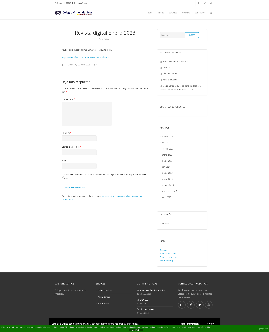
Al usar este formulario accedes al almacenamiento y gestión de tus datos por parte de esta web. (105, 176)
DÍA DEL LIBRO (170, 73)
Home (150, 13)
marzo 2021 (167, 160)
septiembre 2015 (169, 191)
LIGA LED (167, 67)
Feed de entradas (168, 253)
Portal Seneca (104, 297)
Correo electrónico (71, 146)
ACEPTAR (135, 330)
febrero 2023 (167, 148)
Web (64, 160)
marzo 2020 (167, 173)
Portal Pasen (103, 303)
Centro (160, 13)
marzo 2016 (167, 179)
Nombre (66, 132)
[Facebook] (198, 3)
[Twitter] (205, 3)
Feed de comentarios (169, 257)
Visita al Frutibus (170, 79)
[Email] (182, 305)
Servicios (173, 13)
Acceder (163, 250)
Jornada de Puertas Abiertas (175, 61)
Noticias (186, 13)
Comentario (68, 99)
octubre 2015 (168, 185)
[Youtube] (211, 3)
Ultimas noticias (105, 290)
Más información (190, 324)
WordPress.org (166, 260)
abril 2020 (166, 167)
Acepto (210, 323)
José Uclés (68, 64)
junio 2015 (166, 197)
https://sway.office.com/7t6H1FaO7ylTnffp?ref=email (85, 57)
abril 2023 (166, 142)
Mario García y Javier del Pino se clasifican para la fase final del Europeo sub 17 (180, 88)
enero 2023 (167, 154)
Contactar (200, 13)
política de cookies (171, 327)
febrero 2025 (167, 136)
